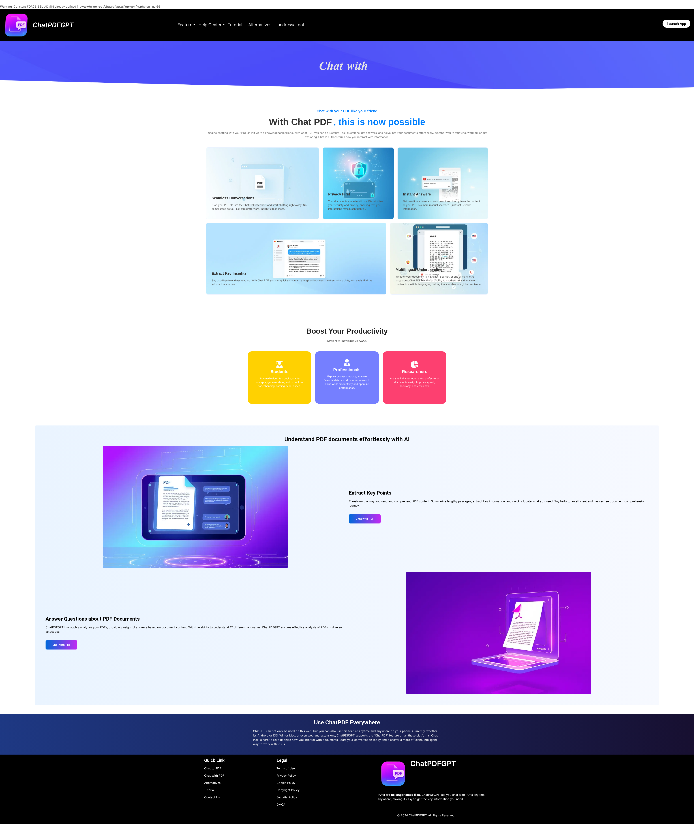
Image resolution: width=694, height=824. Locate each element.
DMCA (281, 804)
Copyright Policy (288, 790)
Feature (184, 24)
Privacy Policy (286, 775)
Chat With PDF (214, 775)
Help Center (210, 24)
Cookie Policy (286, 783)
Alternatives (259, 24)
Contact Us (212, 797)
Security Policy (287, 797)
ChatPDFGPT (53, 25)
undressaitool (291, 24)
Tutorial (235, 24)
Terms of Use (286, 768)
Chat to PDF (212, 768)
